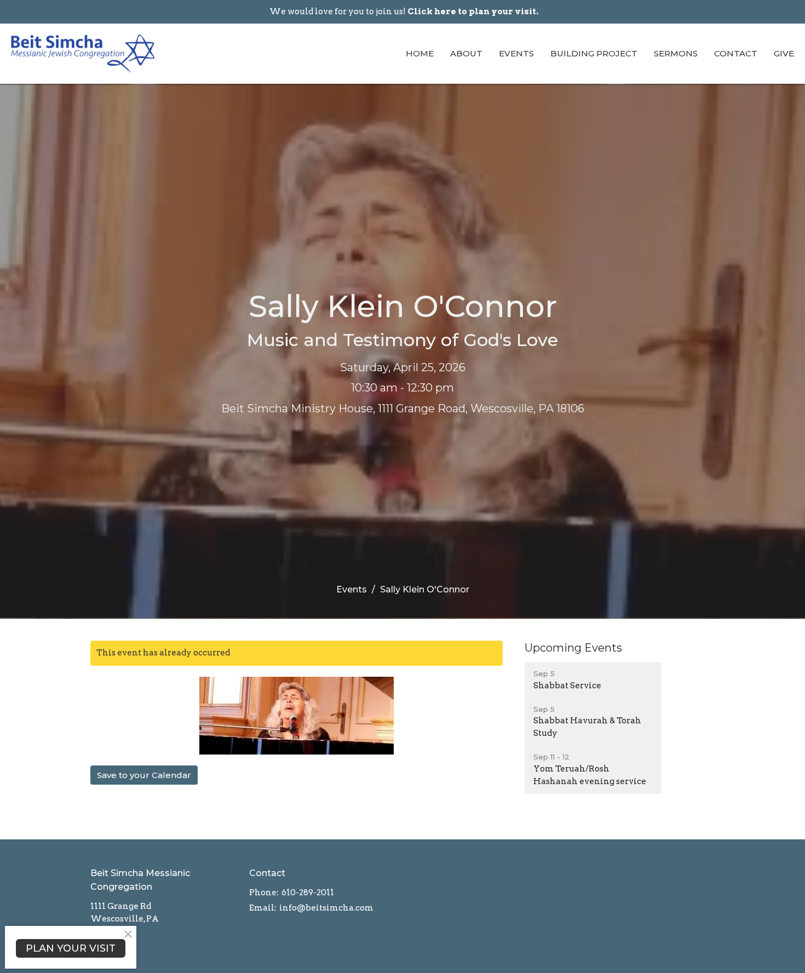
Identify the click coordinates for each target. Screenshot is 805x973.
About (466, 53)
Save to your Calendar (144, 775)
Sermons (676, 53)
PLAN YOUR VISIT (71, 948)
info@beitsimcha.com (326, 908)
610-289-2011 (307, 892)
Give (784, 53)
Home (420, 53)
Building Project (593, 53)
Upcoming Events (573, 647)
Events (516, 53)
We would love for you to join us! (403, 11)
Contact (735, 53)
